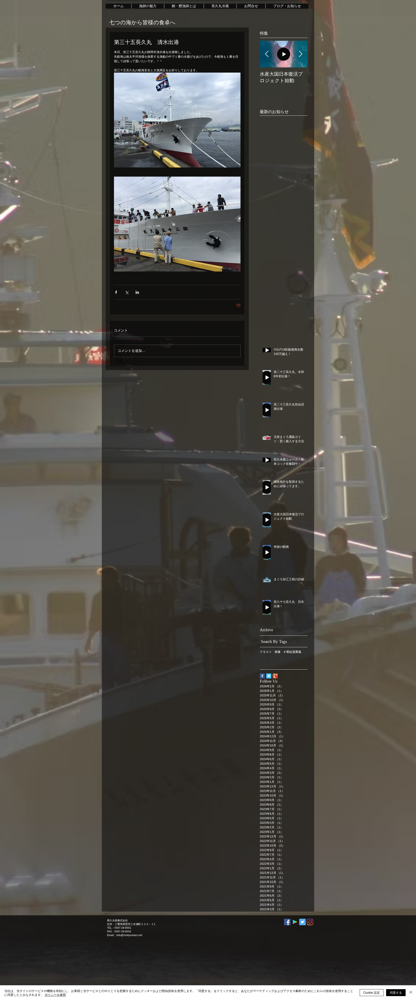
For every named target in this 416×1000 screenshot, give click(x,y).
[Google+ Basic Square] (275, 675)
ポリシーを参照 (55, 994)
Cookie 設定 (371, 992)
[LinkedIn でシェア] (137, 292)
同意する (396, 992)
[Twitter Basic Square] (268, 675)
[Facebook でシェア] (116, 292)
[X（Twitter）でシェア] (127, 292)
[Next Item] (300, 54)
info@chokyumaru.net (129, 935)
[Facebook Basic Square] (262, 675)
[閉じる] (410, 993)
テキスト (266, 652)
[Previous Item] (267, 54)
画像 (278, 652)
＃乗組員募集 (292, 652)
